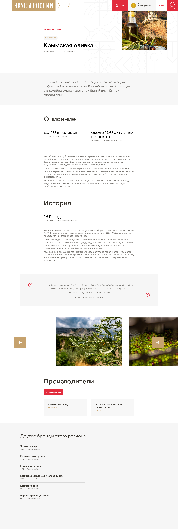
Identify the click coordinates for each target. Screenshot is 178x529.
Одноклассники (117, 5)
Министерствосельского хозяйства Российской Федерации (136, 7)
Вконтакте (123, 5)
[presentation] (20, 342)
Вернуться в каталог (52, 29)
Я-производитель (53, 392)
